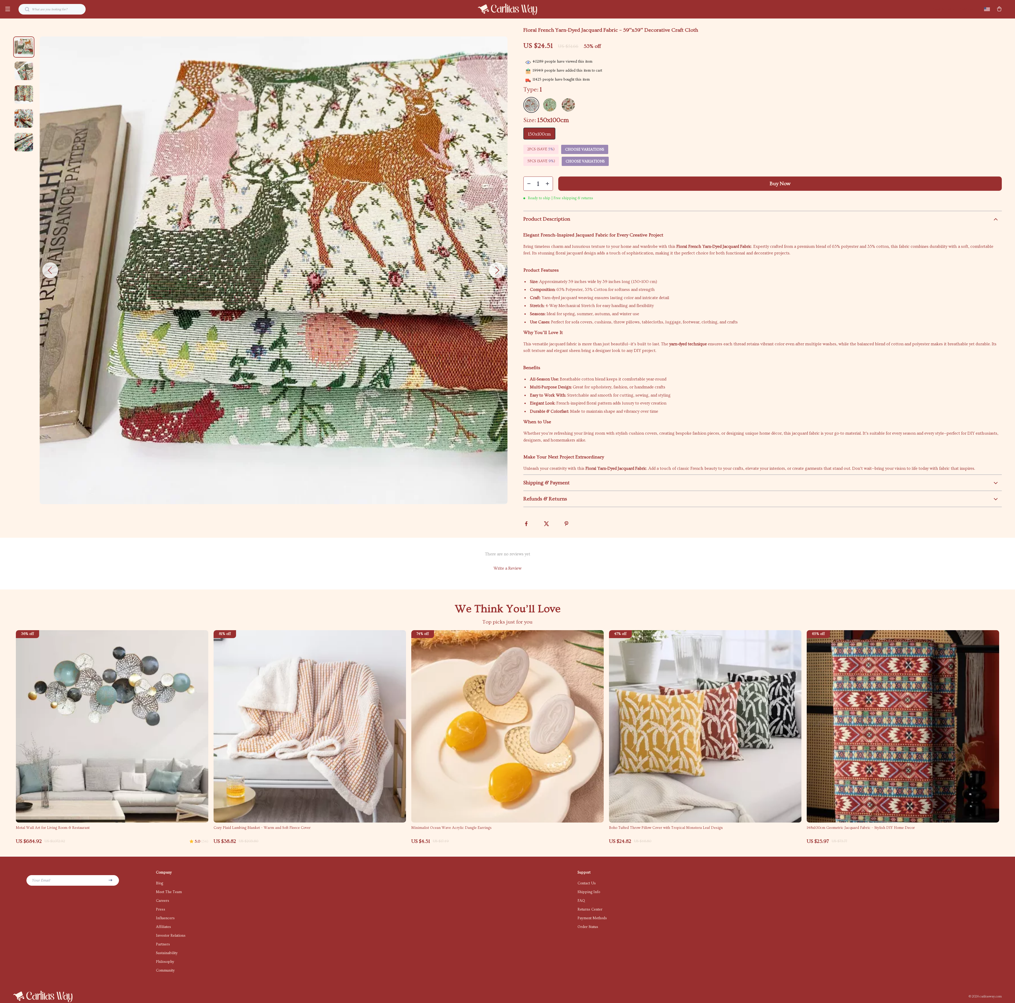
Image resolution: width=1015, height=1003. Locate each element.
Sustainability (167, 953)
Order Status (588, 927)
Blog (159, 883)
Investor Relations (171, 936)
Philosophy (165, 962)
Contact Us (587, 883)
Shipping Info (589, 892)
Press (160, 909)
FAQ (581, 901)
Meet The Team (169, 892)
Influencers (165, 918)
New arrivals (943, 9)
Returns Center (590, 909)
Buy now (780, 184)
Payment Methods (592, 918)
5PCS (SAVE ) (541, 161)
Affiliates (163, 927)
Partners (163, 944)
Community (165, 970)
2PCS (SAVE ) (541, 149)
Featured (966, 9)
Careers (162, 901)
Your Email (41, 880)
